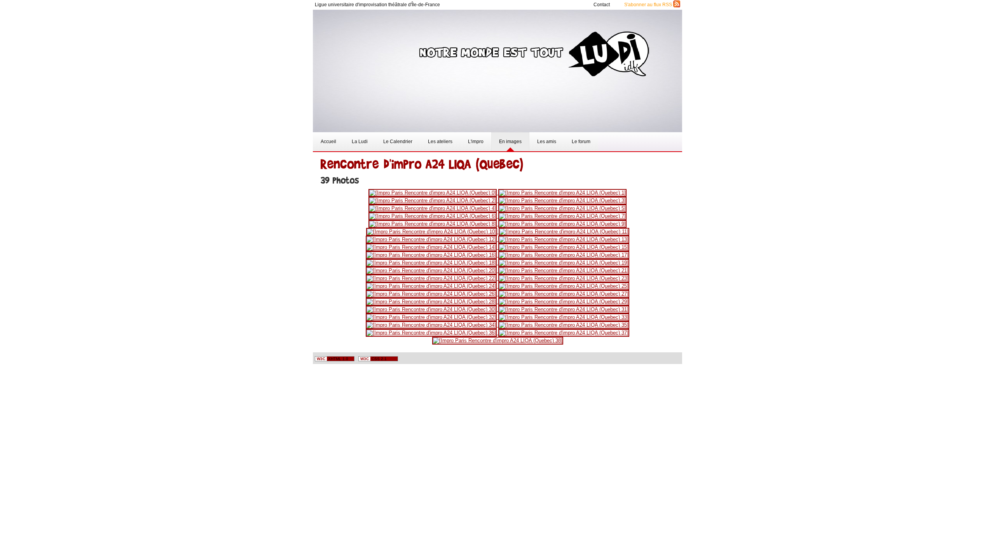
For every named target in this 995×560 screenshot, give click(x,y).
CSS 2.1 (373, 359)
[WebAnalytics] (664, 359)
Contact (602, 4)
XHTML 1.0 (332, 359)
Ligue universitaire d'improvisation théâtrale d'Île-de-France (377, 4)
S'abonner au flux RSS (648, 4)
